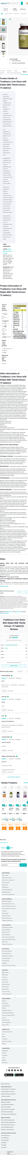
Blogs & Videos (5, 1024)
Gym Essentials (5, 1140)
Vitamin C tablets (6, 915)
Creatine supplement (7, 889)
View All (26, 782)
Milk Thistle (9, 611)
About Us (4, 1001)
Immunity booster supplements (8, 1114)
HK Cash (4, 1008)
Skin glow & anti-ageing (7, 1111)
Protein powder (5, 882)
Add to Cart (11, 824)
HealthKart (25, 548)
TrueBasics (9, 402)
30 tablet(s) (18, 718)
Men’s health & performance (8, 1124)
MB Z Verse (5, 1062)
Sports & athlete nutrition (7, 1127)
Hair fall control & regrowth (7, 1109)
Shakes (4, 1043)
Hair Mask (4, 963)
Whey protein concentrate (8, 880)
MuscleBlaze (5, 1050)
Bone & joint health (5, 1107)
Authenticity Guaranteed (8, 1013)
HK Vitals (4, 1053)
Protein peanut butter (7, 1031)
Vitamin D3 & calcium (7, 918)
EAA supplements (6, 892)
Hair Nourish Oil (5, 960)
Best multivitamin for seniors (9, 908)
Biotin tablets (5, 913)
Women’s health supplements (8, 1122)
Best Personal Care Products (9, 965)
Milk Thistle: (3, 839)
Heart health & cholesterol (7, 1104)
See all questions (4, 586)
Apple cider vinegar (6, 1041)
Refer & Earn (5, 1003)
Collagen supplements (7, 920)
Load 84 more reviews (13, 777)
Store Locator (5, 982)
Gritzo (3, 1057)
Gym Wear (3, 1147)
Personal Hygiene (6, 958)
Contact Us (4, 977)
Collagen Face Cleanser (7, 956)
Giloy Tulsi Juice (5, 932)
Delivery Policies (6, 984)
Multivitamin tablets (6, 901)
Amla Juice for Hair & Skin (8, 937)
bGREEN (4, 1060)
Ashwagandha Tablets (7, 927)
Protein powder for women (7, 1091)
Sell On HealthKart (6, 1022)
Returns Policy (5, 986)
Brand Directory (5, 1020)
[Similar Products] (4, 794)
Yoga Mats (3, 1142)
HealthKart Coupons (6, 1010)
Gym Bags (3, 1145)
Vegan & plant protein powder (8, 1094)
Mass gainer (5, 884)
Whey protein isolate (7, 877)
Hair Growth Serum (6, 953)
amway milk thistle (4, 842)
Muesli (3, 1036)
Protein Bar (4, 1039)
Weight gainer (5, 887)
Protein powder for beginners (8, 1089)
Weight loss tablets (5, 1102)
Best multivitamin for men (8, 903)
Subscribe (23, 865)
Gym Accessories (5, 1135)
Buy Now (4, 829)
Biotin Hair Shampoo (7, 951)
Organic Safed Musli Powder (8, 939)
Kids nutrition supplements (7, 1120)
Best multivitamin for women (9, 906)
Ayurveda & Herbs (4, 613)
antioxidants (6, 452)
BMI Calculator (5, 972)
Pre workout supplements (8, 894)
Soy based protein (5, 1096)
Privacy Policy (5, 989)
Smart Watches (5, 1137)
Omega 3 (4, 911)
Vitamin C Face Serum (7, 944)
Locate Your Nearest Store (8, 1015)
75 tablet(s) (18, 678)
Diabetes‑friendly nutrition (7, 1129)
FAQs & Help (5, 974)
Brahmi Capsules (6, 934)
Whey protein (5, 875)
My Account (5, 979)
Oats (3, 1034)
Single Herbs (19, 611)
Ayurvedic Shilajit (6, 929)
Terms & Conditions (6, 994)
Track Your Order (6, 991)
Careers (4, 1017)
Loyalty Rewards (6, 1005)
